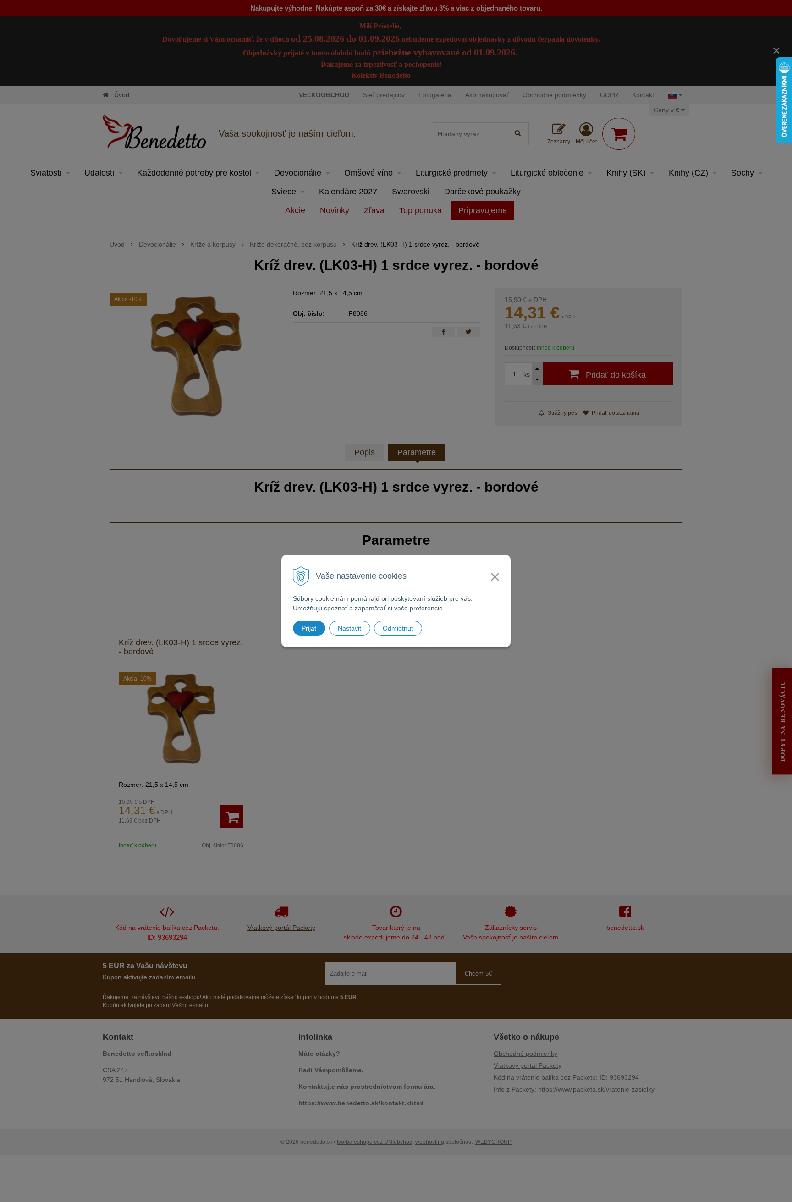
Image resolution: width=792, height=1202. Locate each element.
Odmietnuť (398, 628)
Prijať (309, 628)
